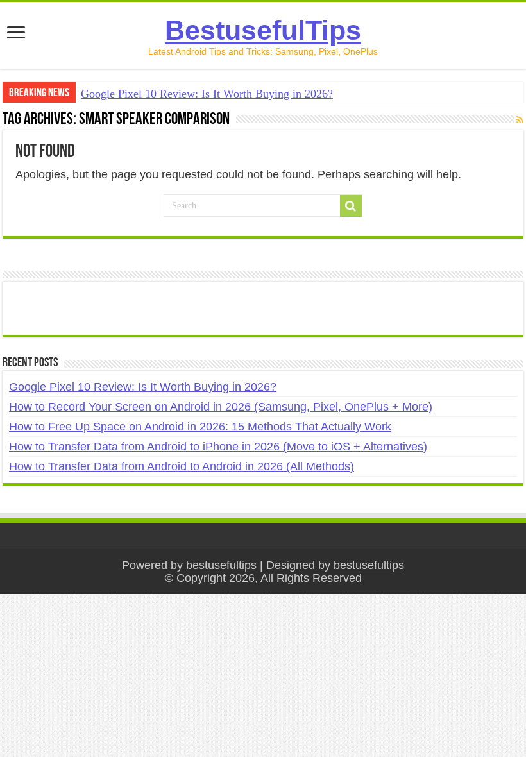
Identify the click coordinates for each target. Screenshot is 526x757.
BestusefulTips (263, 30)
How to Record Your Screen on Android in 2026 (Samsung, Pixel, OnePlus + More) (220, 406)
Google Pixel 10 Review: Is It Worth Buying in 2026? (207, 93)
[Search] (351, 206)
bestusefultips (221, 565)
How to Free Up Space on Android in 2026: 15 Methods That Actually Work (200, 426)
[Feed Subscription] (519, 120)
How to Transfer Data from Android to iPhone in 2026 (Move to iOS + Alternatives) (218, 446)
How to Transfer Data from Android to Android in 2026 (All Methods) (181, 466)
